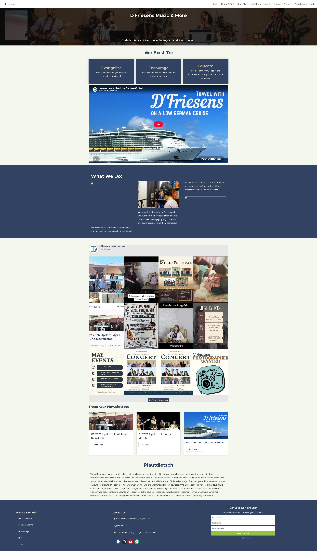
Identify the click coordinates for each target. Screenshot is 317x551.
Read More (98, 444)
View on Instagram (160, 400)
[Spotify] (136, 541)
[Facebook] (118, 541)
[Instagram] (124, 541)
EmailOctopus (248, 538)
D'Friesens (9, 4)
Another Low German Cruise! (205, 442)
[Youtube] (130, 541)
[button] (132, 519)
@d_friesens (105, 249)
